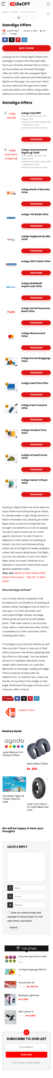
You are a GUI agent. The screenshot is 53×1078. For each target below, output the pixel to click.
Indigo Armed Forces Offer (34, 456)
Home (5, 12)
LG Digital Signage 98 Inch (32, 969)
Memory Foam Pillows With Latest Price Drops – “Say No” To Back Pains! (24, 577)
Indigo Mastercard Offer (33, 335)
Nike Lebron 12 (26, 1011)
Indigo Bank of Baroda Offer (35, 191)
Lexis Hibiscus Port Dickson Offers (13, 754)
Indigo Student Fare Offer (33, 431)
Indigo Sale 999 (31, 113)
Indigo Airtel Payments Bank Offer (35, 310)
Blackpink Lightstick (29, 995)
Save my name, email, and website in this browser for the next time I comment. (25, 917)
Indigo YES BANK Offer (35, 214)
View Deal (36, 139)
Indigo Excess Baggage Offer (36, 359)
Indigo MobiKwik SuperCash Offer (31, 285)
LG (20, 975)
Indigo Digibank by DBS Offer (35, 238)
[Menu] (3, 4)
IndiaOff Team (12, 31)
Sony (21, 962)
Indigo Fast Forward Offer (34, 406)
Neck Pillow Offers (37, 763)
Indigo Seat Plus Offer (34, 383)
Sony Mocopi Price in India (32, 956)
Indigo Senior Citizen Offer (34, 481)
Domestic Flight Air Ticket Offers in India (13, 799)
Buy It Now (26, 48)
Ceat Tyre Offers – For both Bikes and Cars (38, 807)
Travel (14, 12)
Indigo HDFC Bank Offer (36, 261)
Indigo (14, 33)
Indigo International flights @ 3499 (34, 151)
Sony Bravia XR (26, 982)
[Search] (48, 4)
